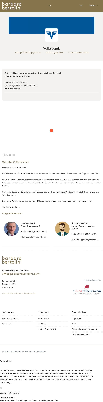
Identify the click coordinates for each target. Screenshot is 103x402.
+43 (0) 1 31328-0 (19, 82)
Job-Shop (42, 324)
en (81, 6)
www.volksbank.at (13, 89)
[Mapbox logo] (9, 154)
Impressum (76, 318)
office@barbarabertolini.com (20, 274)
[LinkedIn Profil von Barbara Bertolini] (100, 351)
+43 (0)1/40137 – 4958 (37, 231)
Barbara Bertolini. (16, 351)
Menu (94, 6)
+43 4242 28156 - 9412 (86, 234)
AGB (74, 324)
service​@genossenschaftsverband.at (21, 85)
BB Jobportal (43, 318)
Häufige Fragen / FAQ (47, 329)
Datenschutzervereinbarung (84, 329)
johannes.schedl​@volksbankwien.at (37, 237)
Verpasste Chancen (10, 318)
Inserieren (6, 324)
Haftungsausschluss (80, 334)
